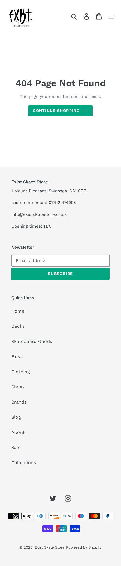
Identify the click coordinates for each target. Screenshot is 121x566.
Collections (23, 462)
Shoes (17, 386)
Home (17, 311)
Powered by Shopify (84, 547)
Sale (16, 447)
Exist (16, 356)
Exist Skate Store (50, 547)
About (18, 432)
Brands (18, 402)
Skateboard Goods (31, 341)
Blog (16, 417)
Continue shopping (56, 110)
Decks (17, 326)
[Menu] (111, 16)
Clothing (20, 371)
